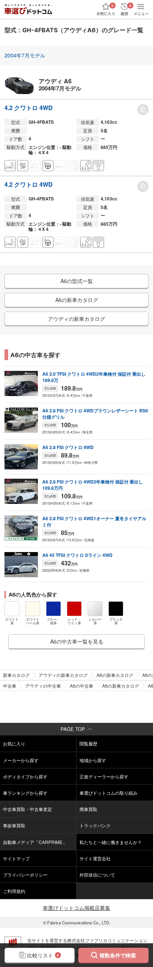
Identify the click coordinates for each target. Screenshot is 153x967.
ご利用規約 (14, 891)
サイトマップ (16, 858)
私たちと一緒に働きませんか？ (110, 842)
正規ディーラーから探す (103, 776)
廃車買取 (88, 809)
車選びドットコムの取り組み (108, 793)
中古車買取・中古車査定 (27, 809)
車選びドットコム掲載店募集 (76, 907)
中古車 (9, 685)
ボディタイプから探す (25, 776)
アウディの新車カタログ (63, 675)
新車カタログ (16, 675)
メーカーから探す (21, 760)
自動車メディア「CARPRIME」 (35, 842)
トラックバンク (95, 825)
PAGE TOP (73, 728)
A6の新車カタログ (115, 675)
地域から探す (92, 760)
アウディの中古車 (43, 685)
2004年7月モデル (24, 55)
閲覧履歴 (88, 743)
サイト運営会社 (95, 858)
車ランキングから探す (25, 793)
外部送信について (97, 874)
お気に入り (14, 743)
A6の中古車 (81, 685)
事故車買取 (14, 825)
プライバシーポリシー (25, 874)
